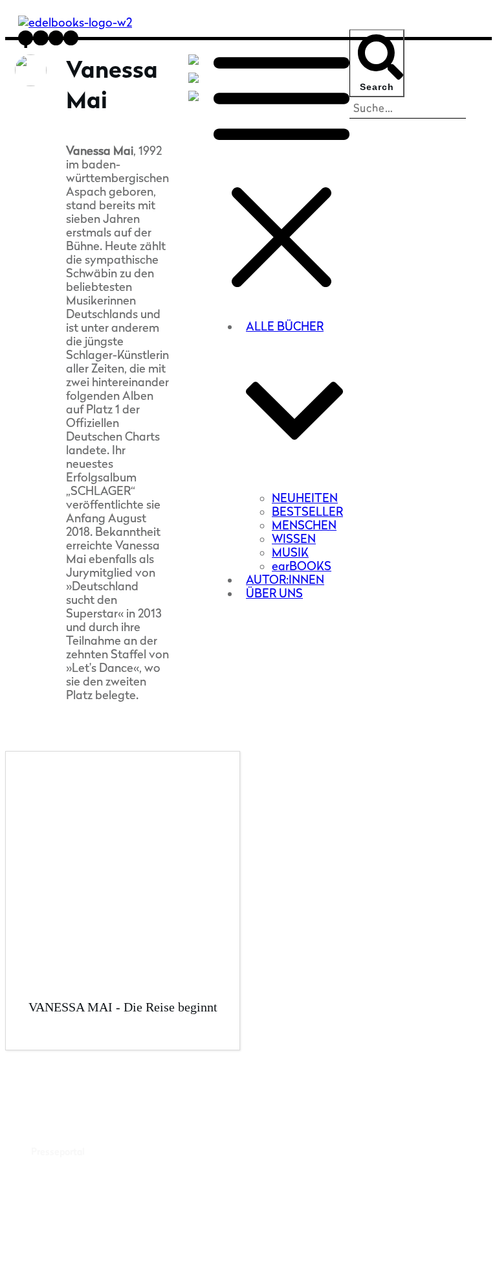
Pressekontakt (62, 1133)
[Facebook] (196, 82)
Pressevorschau (64, 1116)
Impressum (349, 1246)
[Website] (196, 63)
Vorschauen (55, 1208)
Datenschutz (410, 1246)
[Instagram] (196, 100)
